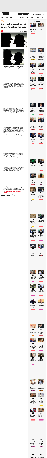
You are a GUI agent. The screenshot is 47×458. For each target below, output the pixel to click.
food (33, 335)
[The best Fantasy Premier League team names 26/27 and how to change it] (41, 50)
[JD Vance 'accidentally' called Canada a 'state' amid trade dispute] (41, 161)
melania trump (41, 255)
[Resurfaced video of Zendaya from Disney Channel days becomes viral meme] (41, 395)
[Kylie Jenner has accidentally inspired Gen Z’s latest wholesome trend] (33, 436)
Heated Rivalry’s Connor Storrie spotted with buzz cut (41, 306)
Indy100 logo (23, 14)
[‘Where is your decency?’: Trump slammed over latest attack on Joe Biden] (41, 119)
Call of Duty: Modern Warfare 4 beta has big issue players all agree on (41, 361)
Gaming (11, 17)
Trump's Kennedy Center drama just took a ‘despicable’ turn (33, 236)
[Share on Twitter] (24, 31)
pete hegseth (33, 184)
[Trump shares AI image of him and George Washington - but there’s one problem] (33, 340)
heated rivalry (41, 240)
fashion (41, 184)
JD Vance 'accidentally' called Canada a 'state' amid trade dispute (41, 167)
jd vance (41, 170)
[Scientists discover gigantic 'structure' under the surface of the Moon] (33, 105)
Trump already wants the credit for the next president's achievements (33, 71)
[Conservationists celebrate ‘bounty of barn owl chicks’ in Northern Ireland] (33, 189)
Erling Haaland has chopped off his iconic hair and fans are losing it (33, 387)
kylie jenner (32, 446)
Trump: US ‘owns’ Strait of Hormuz (41, 84)
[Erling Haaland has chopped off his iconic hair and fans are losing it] (33, 381)
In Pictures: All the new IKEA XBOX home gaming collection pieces (33, 166)
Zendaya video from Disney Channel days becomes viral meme (41, 402)
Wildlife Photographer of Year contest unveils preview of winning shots (33, 222)
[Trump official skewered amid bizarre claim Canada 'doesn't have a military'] (41, 286)
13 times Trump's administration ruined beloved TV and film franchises (33, 30)
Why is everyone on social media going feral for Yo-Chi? (33, 332)
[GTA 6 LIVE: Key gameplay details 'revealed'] (41, 24)
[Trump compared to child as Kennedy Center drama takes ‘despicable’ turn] (33, 231)
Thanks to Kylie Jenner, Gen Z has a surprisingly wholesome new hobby (33, 443)
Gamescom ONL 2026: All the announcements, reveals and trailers (33, 252)
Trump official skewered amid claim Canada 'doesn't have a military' (41, 292)
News (7, 17)
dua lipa (41, 446)
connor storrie (41, 309)
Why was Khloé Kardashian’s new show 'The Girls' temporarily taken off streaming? (41, 416)
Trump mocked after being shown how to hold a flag (41, 221)
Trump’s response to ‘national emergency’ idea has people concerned (33, 85)
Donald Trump (33, 88)
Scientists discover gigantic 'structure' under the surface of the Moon (33, 111)
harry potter (32, 59)
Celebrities (32, 17)
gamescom (32, 255)
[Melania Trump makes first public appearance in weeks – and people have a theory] (41, 245)
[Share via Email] (26, 31)
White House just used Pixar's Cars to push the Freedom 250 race (33, 306)
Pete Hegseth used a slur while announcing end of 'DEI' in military (33, 181)
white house (32, 33)
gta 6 (41, 33)
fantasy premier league (41, 59)
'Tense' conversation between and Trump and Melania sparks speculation (41, 196)
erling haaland (33, 390)
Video (38, 17)
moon (33, 114)
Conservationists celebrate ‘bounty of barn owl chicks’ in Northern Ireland (33, 195)
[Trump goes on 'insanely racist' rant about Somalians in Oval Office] (41, 134)
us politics (33, 129)
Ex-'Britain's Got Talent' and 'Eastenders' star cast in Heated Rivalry (41, 237)
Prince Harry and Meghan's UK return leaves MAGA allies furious (41, 387)
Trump (16, 17)
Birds (33, 199)
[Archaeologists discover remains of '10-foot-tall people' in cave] (33, 451)
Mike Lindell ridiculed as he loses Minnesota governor (41, 111)
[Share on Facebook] (23, 31)
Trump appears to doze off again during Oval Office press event (41, 70)
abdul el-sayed (41, 281)
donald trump (41, 199)
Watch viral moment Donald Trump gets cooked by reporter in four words (33, 126)
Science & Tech (22, 17)
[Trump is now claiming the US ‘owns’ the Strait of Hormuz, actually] (41, 79)
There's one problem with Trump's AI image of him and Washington (33, 346)
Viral (28, 17)
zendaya (41, 405)
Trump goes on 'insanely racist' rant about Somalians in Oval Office (41, 141)
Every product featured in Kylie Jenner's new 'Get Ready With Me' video (33, 361)
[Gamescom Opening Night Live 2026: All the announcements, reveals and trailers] (33, 245)
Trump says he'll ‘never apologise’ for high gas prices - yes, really (41, 332)
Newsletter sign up (38, 14)
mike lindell (41, 114)
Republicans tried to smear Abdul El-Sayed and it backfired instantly (41, 278)
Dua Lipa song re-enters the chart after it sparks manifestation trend (41, 443)
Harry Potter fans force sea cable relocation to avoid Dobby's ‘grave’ (33, 57)
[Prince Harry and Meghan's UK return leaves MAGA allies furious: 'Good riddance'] (41, 381)
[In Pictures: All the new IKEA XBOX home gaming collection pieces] (33, 161)
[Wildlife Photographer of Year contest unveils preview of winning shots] (33, 216)
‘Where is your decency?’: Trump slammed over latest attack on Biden (41, 126)
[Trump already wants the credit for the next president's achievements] (33, 64)
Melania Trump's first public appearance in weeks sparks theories (41, 252)
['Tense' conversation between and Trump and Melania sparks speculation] (41, 189)
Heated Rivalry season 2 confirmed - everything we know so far (41, 346)
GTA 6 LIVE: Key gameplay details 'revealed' (41, 30)
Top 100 (2, 17)
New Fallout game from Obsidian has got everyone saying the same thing (33, 402)
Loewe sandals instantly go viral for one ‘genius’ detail (41, 181)
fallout (33, 405)
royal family (41, 390)
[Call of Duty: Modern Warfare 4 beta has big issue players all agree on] (41, 355)
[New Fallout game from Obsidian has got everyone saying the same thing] (33, 395)
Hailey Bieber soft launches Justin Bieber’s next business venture (33, 278)
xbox (33, 170)
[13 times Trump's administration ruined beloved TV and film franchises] (33, 24)
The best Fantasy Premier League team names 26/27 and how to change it (41, 57)
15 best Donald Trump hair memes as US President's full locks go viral (33, 140)
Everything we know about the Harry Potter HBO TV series (33, 291)
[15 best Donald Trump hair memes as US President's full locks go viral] (33, 134)
